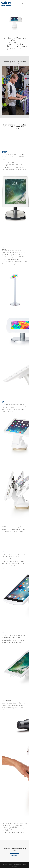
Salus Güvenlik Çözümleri (20, 864)
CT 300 (4, 402)
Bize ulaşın (14, 855)
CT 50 (4, 633)
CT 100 (4, 551)
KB (3, 864)
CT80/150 (5, 152)
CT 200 (4, 247)
